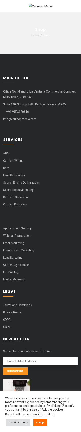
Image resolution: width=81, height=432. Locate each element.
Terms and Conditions (17, 305)
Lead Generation (14, 175)
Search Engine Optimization (21, 182)
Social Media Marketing (18, 190)
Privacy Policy (12, 312)
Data (6, 168)
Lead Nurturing (12, 257)
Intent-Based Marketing (18, 250)
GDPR (7, 319)
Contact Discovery (15, 204)
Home (35, 35)
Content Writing (13, 160)
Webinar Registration (17, 235)
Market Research (14, 279)
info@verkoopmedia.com (19, 119)
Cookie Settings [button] (18, 422)
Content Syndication (16, 265)
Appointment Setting (17, 228)
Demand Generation (16, 197)
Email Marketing (13, 243)
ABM (6, 153)
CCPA (7, 327)
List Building (11, 272)
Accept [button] (40, 422)
